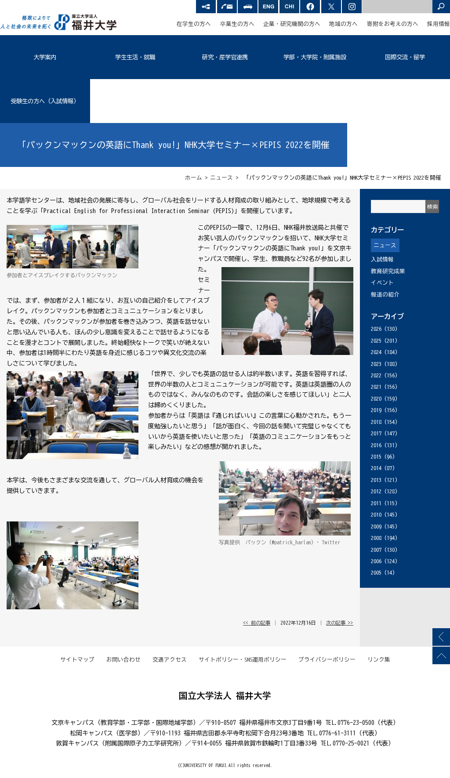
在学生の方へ (194, 24)
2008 (376, 538)
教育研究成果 (388, 271)
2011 (376, 503)
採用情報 (438, 24)
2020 (376, 399)
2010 (376, 514)
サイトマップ (77, 659)
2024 (376, 352)
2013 (376, 480)
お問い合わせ (123, 659)
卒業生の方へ (237, 24)
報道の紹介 (385, 294)
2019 (376, 410)
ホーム (193, 178)
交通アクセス (169, 659)
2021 (376, 387)
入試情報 (382, 259)
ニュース (221, 178)
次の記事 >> (339, 622)
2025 (376, 341)
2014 (376, 468)
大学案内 (44, 57)
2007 (376, 550)
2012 (376, 491)
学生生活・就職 (135, 57)
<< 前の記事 (256, 622)
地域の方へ (343, 24)
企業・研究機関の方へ (291, 24)
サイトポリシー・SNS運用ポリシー (243, 659)
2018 (376, 422)
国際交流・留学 (405, 57)
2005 (376, 572)
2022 (376, 375)
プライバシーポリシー (327, 659)
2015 (376, 457)
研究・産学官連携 (225, 57)
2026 (376, 329)
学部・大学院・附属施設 (314, 57)
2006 (376, 561)
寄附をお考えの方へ (392, 24)
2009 (376, 526)
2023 (376, 364)
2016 (376, 445)
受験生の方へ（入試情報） (45, 101)
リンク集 (378, 659)
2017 (376, 433)
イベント (382, 283)
